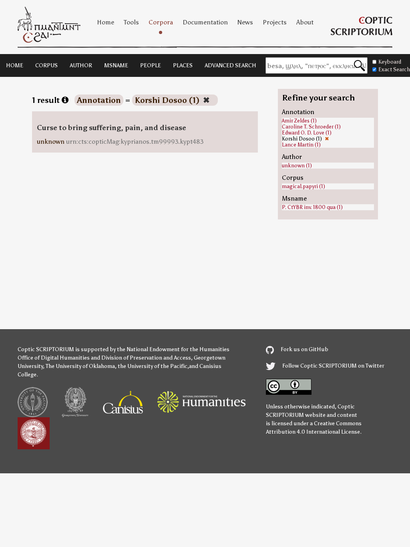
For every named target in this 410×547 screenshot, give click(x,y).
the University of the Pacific (152, 366)
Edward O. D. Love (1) (307, 133)
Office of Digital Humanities (54, 357)
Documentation (205, 22)
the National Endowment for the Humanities (173, 349)
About (305, 22)
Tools (131, 22)
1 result (47, 100)
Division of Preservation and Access (146, 357)
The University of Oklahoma (80, 366)
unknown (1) (297, 166)
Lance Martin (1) (301, 145)
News (245, 22)
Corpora (161, 22)
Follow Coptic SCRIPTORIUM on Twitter (332, 365)
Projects (275, 22)
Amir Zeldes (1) (299, 121)
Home (105, 22)
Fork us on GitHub (303, 349)
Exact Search (394, 69)
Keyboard (389, 61)
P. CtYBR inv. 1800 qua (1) (312, 207)
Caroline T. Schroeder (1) (311, 127)
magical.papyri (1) (303, 186)
